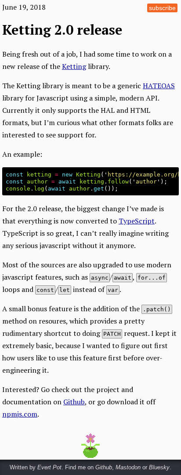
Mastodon (128, 467)
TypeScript (137, 221)
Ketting (74, 66)
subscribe (162, 7)
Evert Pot (49, 467)
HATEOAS (159, 85)
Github (74, 402)
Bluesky (159, 467)
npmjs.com (19, 414)
